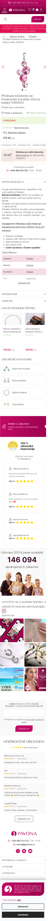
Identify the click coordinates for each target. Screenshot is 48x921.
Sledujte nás (8, 615)
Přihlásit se (24, 728)
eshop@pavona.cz (26, 844)
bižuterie (29, 265)
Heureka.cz (25, 458)
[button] (22, 90)
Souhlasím (23, 914)
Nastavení (23, 906)
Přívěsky (29, 258)
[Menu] (4, 11)
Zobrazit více (24, 819)
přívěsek (29, 272)
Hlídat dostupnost (38, 113)
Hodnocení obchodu (24, 741)
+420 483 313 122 (20, 2)
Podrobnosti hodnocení (16, 127)
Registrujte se (22, 155)
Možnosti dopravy (17, 132)
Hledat (37, 19)
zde (19, 900)
